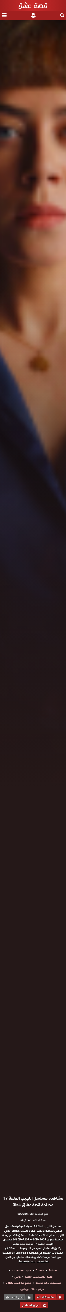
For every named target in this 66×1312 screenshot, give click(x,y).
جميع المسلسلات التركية (39, 1276)
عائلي (17, 1276)
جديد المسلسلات (21, 1270)
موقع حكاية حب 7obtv (18, 1283)
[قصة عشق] (33, 5)
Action (53, 1270)
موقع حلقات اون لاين (32, 1289)
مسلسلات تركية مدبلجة (48, 1283)
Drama (40, 1270)
